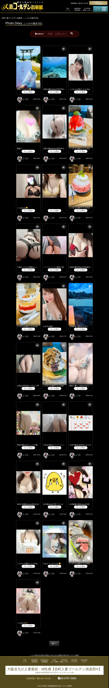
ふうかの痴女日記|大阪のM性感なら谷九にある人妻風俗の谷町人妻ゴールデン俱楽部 (54, 655)
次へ (54, 643)
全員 (50, 33)
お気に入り (61, 33)
